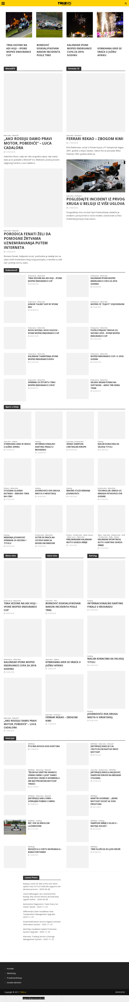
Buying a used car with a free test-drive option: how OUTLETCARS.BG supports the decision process (42, 886)
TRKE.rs (23, 992)
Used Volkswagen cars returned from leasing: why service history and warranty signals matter (41, 897)
